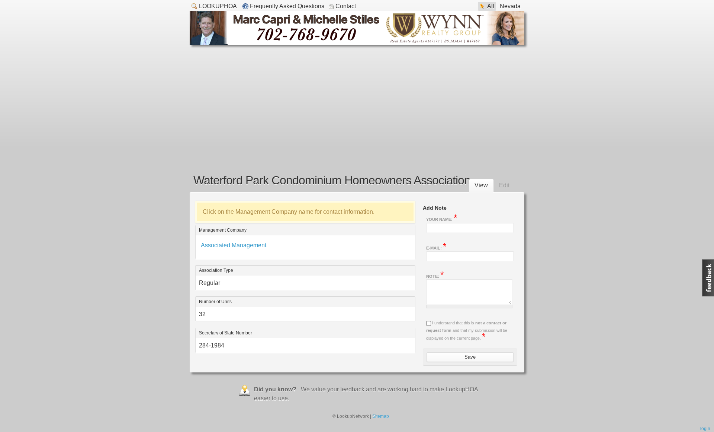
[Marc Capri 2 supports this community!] (357, 42)
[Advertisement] (357, 100)
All (490, 6)
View (481, 185)
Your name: (441, 218)
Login (705, 428)
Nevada (510, 6)
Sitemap (380, 416)
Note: (435, 275)
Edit (504, 185)
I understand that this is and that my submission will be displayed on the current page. (466, 330)
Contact (345, 6)
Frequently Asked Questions (287, 6)
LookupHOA (218, 6)
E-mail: (436, 247)
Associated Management (233, 245)
